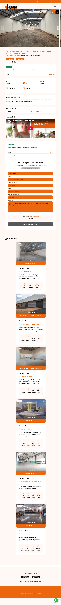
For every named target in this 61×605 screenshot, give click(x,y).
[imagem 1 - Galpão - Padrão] (31, 251)
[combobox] (30, 173)
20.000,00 (52, 74)
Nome (9, 176)
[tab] (53, 12)
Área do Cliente (40, 1)
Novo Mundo (17, 55)
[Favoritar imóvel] (44, 244)
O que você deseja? (12, 171)
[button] (51, 1)
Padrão (11, 55)
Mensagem (10, 200)
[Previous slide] (2, 28)
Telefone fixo (13, 194)
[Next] (43, 251)
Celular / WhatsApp (12, 182)
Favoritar (10, 59)
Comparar (20, 59)
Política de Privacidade (26, 581)
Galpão (7, 55)
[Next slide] (58, 28)
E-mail (9, 188)
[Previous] (18, 251)
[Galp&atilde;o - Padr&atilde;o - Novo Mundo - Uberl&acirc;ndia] (16, 6)
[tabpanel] (30, 28)
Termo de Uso (37, 581)
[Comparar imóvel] (44, 246)
